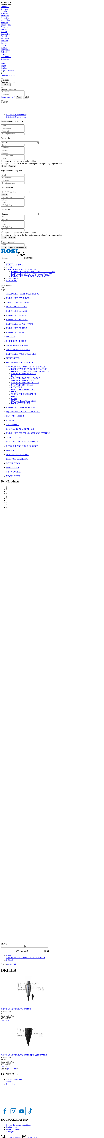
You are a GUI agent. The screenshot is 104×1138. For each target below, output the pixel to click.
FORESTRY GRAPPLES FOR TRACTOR (29, 369)
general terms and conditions (25, 161)
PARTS (14, 399)
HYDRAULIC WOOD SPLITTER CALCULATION (33, 272)
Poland (4, 52)
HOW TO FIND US (14, 265)
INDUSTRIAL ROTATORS (23, 389)
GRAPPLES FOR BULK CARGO (25, 378)
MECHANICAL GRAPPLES (23, 401)
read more (5, 1020)
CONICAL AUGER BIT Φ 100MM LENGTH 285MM (24, 1055)
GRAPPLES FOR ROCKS (22, 380)
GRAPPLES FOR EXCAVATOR (25, 383)
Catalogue (10, 1132)
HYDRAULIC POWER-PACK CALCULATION (31, 274)
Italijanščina (6, 20)
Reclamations (11, 1127)
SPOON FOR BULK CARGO (24, 394)
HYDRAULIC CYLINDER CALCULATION (30, 276)
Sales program (6, 285)
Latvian (4, 47)
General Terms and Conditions (18, 1125)
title (15, 964)
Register (12, 166)
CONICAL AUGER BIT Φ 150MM (16, 1009)
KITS (13, 376)
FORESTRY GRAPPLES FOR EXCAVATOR (30, 371)
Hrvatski (4, 13)
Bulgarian (5, 59)
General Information (14, 1079)
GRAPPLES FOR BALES (22, 385)
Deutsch (4, 9)
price (9, 964)
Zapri (3, 289)
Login (26, 97)
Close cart (6, 85)
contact (9, 267)
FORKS (14, 392)
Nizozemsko (6, 57)
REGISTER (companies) (16, 117)
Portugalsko (6, 34)
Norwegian (5, 27)
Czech (3, 54)
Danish (4, 32)
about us (9, 262)
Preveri (4, 195)
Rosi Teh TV (11, 281)
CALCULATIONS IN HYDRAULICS (22, 269)
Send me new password (17, 247)
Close (19, 97)
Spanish (4, 36)
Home (8, 955)
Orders (9, 1082)
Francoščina (6, 25)
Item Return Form (13, 1129)
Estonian (4, 43)
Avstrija (4, 11)
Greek (3, 45)
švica (3, 63)
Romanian (5, 38)
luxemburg (5, 61)
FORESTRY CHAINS (20, 403)
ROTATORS (16, 387)
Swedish (4, 41)
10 (7, 507)
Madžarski (5, 16)
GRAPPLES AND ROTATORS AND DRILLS (25, 958)
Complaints (10, 1084)
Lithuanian (5, 50)
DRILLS (14, 396)
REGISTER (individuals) (16, 115)
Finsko (3, 29)
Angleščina (5, 18)
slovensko (5, 7)
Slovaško (4, 22)
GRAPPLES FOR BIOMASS (23, 374)
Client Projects (12, 278)
